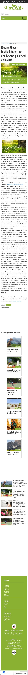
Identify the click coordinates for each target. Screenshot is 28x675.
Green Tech (7, 619)
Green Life (9, 43)
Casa (5, 604)
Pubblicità (6, 589)
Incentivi (6, 612)
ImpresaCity (22, 1)
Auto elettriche (7, 613)
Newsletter (6, 592)
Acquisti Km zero (8, 615)
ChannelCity (14, 1)
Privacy (6, 588)
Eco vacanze (7, 616)
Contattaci (6, 591)
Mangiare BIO (7, 618)
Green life (6, 307)
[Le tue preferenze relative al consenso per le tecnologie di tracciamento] (20, 673)
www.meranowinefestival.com (15, 184)
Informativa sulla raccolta (6, 673)
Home (3, 18)
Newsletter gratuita (16, 301)
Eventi (5, 621)
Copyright (6, 586)
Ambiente (6, 600)
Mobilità (6, 603)
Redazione (6, 585)
